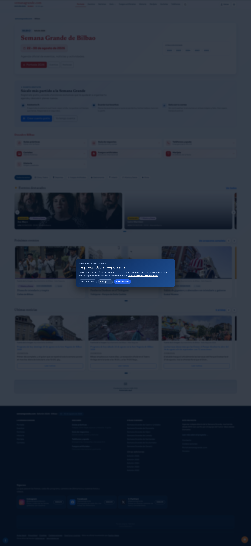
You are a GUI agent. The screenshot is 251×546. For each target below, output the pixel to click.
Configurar (105, 282)
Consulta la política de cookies (143, 275)
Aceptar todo (122, 282)
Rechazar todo (87, 282)
